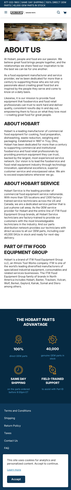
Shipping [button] (9, 418)
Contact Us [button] (11, 440)
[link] (14, 470)
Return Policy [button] (12, 425)
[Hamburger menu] (6, 12)
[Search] (58, 12)
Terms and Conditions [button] (17, 410)
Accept (16, 479)
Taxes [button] (7, 433)
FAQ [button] (6, 448)
